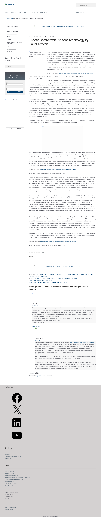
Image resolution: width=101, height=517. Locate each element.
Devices (9, 36)
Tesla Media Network (11, 486)
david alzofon (42, 278)
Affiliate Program (9, 471)
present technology (71, 278)
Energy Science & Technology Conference (15, 42)
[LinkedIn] (17, 428)
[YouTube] (17, 441)
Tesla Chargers (9, 482)
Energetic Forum (9, 473)
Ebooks (9, 39)
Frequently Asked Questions (13, 456)
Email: (7, 87)
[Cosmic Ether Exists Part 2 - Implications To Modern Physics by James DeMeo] (62, 29)
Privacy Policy (9, 509)
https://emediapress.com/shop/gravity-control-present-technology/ (76, 73)
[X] (17, 416)
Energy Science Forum (11, 475)
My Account (43, 12)
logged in (38, 376)
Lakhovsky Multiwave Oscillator (14, 479)
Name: (7, 82)
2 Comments (55, 37)
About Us (13, 12)
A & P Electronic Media (42, 274)
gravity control (62, 278)
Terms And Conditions (11, 507)
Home (6, 12)
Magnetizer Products (11, 484)
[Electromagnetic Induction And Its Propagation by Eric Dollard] (62, 269)
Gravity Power (89, 274)
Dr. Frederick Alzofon (70, 274)
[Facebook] (17, 403)
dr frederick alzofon (52, 278)
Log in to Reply (36, 326)
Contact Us (35, 12)
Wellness (9, 51)
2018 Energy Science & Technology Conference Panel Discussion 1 (48, 282)
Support (7, 454)
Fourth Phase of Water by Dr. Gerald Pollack (41, 280)
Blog (20, 12)
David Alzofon (60, 274)
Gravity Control (80, 274)
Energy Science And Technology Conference (17, 477)
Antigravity (52, 274)
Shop (25, 12)
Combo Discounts (12, 34)
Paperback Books (11, 49)
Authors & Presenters (12, 31)
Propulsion (32, 276)
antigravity (35, 278)
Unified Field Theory (41, 276)
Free (8, 46)
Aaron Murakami (46, 37)
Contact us (8, 458)
